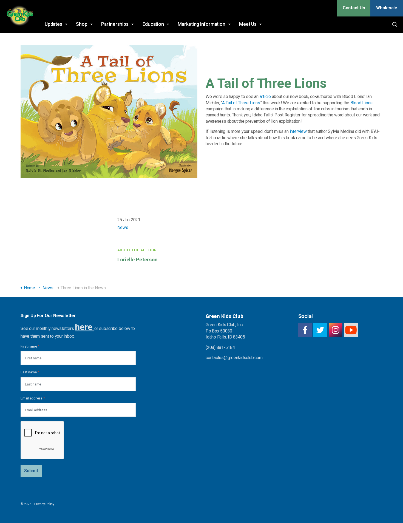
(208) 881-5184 (220, 347)
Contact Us (354, 7)
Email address (33, 398)
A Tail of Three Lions (241, 102)
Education (153, 24)
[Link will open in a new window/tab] (305, 330)
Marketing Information (201, 24)
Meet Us (247, 24)
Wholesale (386, 7)
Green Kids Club (19, 16)
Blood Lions (361, 102)
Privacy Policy (44, 504)
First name (30, 346)
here (83, 327)
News (122, 227)
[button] (31, 471)
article (265, 96)
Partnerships (114, 24)
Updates (53, 24)
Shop (81, 24)
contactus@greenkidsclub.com (234, 357)
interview (298, 131)
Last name (30, 372)
